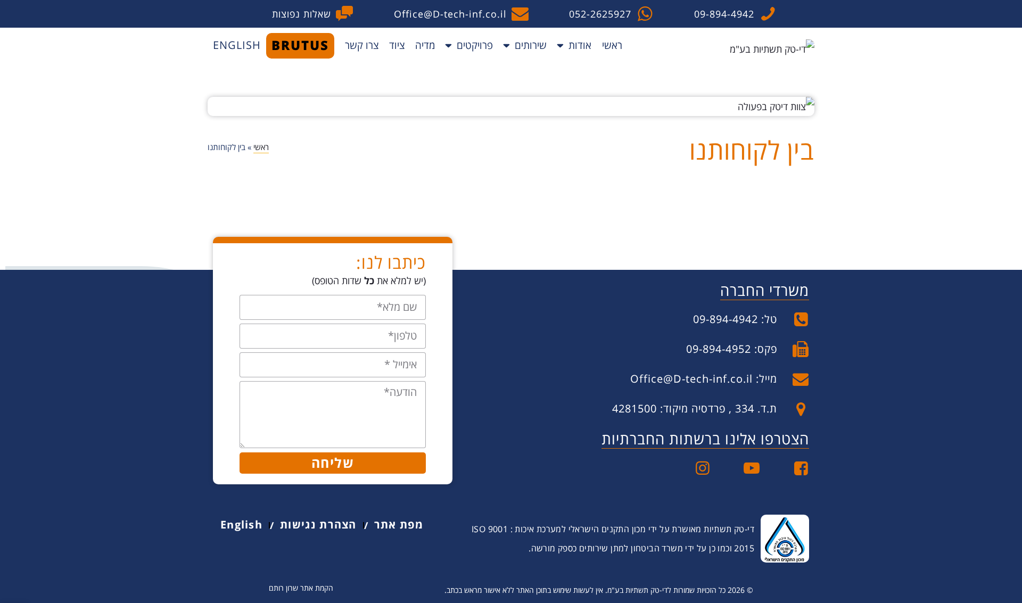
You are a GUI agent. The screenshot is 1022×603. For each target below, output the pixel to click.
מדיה (425, 45)
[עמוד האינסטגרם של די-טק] (695, 468)
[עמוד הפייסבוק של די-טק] (793, 468)
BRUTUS (300, 45)
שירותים (531, 45)
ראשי (612, 45)
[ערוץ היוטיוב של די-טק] (744, 468)
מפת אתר (398, 524)
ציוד (397, 45)
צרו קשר (361, 45)
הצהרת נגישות (318, 524)
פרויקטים (475, 45)
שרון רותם (283, 588)
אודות (579, 45)
